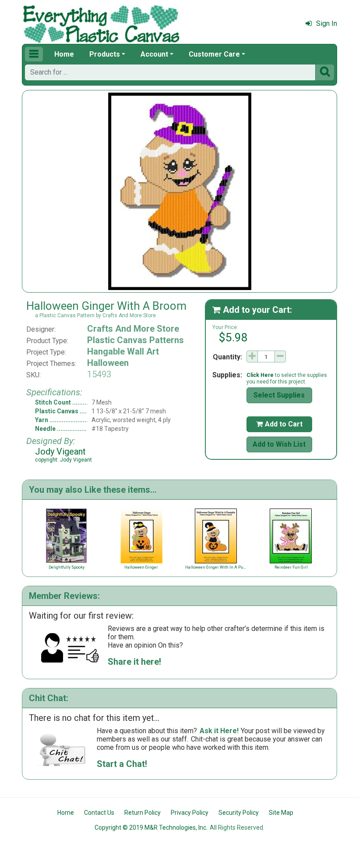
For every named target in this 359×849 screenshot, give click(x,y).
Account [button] (154, 54)
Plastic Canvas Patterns (135, 340)
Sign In (326, 23)
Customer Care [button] (214, 54)
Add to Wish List (279, 444)
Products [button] (104, 54)
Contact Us (99, 812)
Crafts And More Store (133, 328)
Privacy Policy (189, 812)
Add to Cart (279, 424)
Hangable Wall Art (123, 351)
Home (64, 54)
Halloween (108, 363)
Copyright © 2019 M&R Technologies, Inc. (151, 827)
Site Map (281, 812)
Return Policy (142, 812)
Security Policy (238, 812)
